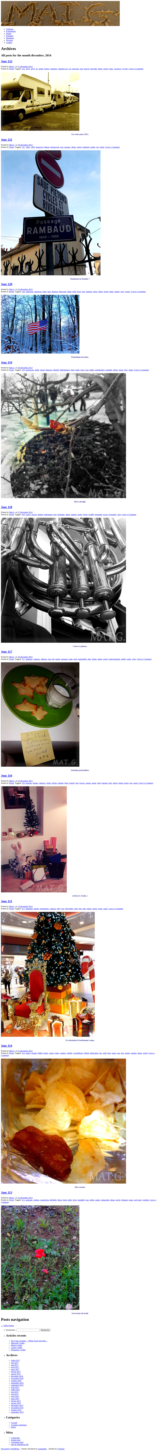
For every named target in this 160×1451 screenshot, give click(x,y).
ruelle (102, 147)
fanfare (40, 514)
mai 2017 (14, 1365)
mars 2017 (15, 1369)
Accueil (14, 1423)
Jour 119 (6, 362)
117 (23, 659)
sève (126, 370)
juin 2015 (14, 1392)
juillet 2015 (15, 1390)
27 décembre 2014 (25, 512)
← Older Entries (7, 1326)
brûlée (40, 1053)
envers (34, 514)
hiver (79, 292)
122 (23, 69)
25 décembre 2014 (25, 781)
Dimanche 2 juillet (18, 1350)
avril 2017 (15, 1367)
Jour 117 (6, 651)
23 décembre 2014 (25, 1051)
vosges (127, 292)
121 (23, 147)
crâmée (69, 1053)
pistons (73, 514)
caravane (75, 69)
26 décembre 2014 (25, 657)
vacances (117, 69)
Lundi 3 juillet (16, 1348)
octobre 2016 (16, 1381)
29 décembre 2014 (25, 289)
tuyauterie (112, 514)
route (111, 69)
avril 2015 (15, 1396)
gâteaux (44, 659)
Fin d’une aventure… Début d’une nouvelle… (29, 1341)
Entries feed (15, 1440)
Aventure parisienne (19, 1425)
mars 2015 (15, 1399)
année (41, 69)
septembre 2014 (17, 1412)
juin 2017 (14, 1363)
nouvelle (93, 69)
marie (94, 783)
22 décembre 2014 (25, 1198)
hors (109, 1053)
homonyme (54, 147)
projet (105, 69)
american (38, 292)
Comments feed (17, 1442)
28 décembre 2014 (25, 368)
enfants (60, 783)
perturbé (109, 370)
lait (53, 659)
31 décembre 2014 (25, 66)
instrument (48, 514)
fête (58, 909)
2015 (33, 69)
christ (48, 783)
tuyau (105, 514)
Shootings (10, 38)
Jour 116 (6, 775)
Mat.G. (12, 66)
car (69, 69)
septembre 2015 (17, 1385)
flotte (69, 292)
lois (122, 1053)
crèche (54, 783)
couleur (63, 1053)
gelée (77, 370)
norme (127, 1053)
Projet (11, 69)
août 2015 (15, 1387)
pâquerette (105, 1200)
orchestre (60, 514)
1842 (28, 147)
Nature (8, 33)
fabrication (94, 1053)
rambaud (85, 147)
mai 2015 (14, 1394)
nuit (80, 909)
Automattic (42, 1449)
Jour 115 (6, 901)
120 (23, 292)
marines (89, 292)
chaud (42, 370)
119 (23, 370)
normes (133, 1053)
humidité (81, 1200)
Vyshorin (60, 1449)
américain (29, 292)
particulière (82, 659)
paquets (105, 783)
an (37, 69)
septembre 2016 (17, 1383)
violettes (145, 1200)
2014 (28, 69)
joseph (71, 783)
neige (95, 292)
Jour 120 (6, 284)
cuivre (28, 514)
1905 (33, 147)
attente (36, 909)
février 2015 (16, 1401)
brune (46, 1053)
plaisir (100, 659)
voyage (125, 69)
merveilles (69, 909)
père (89, 659)
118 (23, 514)
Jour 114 (6, 1045)
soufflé (91, 514)
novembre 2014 (17, 1408)
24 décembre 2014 (25, 906)
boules (35, 783)
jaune (114, 1053)
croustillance (78, 1053)
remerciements (114, 659)
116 (23, 783)
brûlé (37, 370)
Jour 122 (6, 61)
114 (23, 1053)
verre (134, 659)
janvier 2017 (16, 1374)
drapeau (55, 292)
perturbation (100, 370)
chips (57, 1053)
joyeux (82, 783)
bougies (29, 783)
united (116, 292)
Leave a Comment (136, 69)
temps (131, 370)
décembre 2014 (17, 1405)
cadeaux (36, 659)
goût (104, 1053)
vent (122, 292)
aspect (28, 1053)
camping (53, 69)
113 (23, 1200)
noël (75, 659)
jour (81, 69)
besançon (39, 147)
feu (100, 1053)
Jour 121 (6, 139)
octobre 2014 (16, 1410)
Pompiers (9, 36)
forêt (74, 292)
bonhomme (44, 909)
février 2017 (16, 1372)
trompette (98, 514)
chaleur (36, 1200)
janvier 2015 (16, 1403)
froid (72, 370)
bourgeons (30, 370)
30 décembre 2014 (25, 145)
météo (91, 370)
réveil (85, 514)
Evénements (11, 31)
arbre (44, 292)
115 (23, 909)
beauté (34, 1053)
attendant (29, 909)
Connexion (15, 1438)
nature (97, 1200)
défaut (86, 1053)
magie (57, 659)
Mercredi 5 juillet (17, 1343)
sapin (129, 659)
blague (46, 147)
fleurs (60, 1200)
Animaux (9, 29)
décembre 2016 (17, 1376)
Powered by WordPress (10, 1449)
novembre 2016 (17, 1378)
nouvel (86, 69)
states (111, 292)
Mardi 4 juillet (16, 1345)
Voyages (9, 40)
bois (49, 292)
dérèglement (65, 370)
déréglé (56, 370)
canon (51, 1053)
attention (29, 659)
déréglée (53, 1200)
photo (100, 69)
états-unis (62, 292)
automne (29, 1200)
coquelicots (44, 1200)
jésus (66, 783)
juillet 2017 (15, 1360)
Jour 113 (6, 1192)
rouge (100, 909)
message (64, 659)
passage (67, 147)
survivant (137, 1200)
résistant (124, 1200)
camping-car (63, 69)
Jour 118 (6, 507)
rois (131, 783)
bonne (46, 69)
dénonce (49, 370)
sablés (123, 659)
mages (88, 783)
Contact (9, 42)
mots (70, 659)
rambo (92, 147)
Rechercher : (11, 1330)
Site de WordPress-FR (19, 1445)
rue (97, 147)
